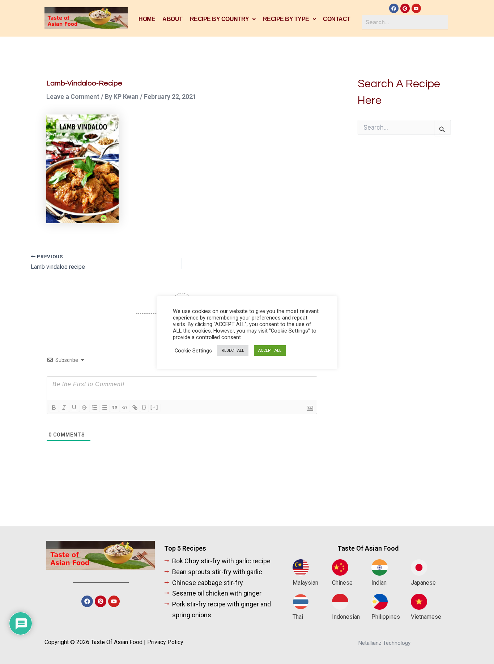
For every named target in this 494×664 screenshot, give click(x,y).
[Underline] (74, 407)
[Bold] (54, 407)
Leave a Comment (72, 96)
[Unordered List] (104, 407)
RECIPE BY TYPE (286, 19)
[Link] (135, 407)
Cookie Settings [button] (193, 350)
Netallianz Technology (384, 643)
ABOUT (172, 19)
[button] (222, 19)
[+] (154, 407)
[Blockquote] (115, 407)
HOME (147, 19)
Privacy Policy (165, 642)
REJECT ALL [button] (233, 350)
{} (144, 407)
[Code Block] (125, 407)
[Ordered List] (94, 407)
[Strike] (84, 407)
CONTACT (336, 19)
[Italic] (64, 407)
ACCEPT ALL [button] (269, 350)
